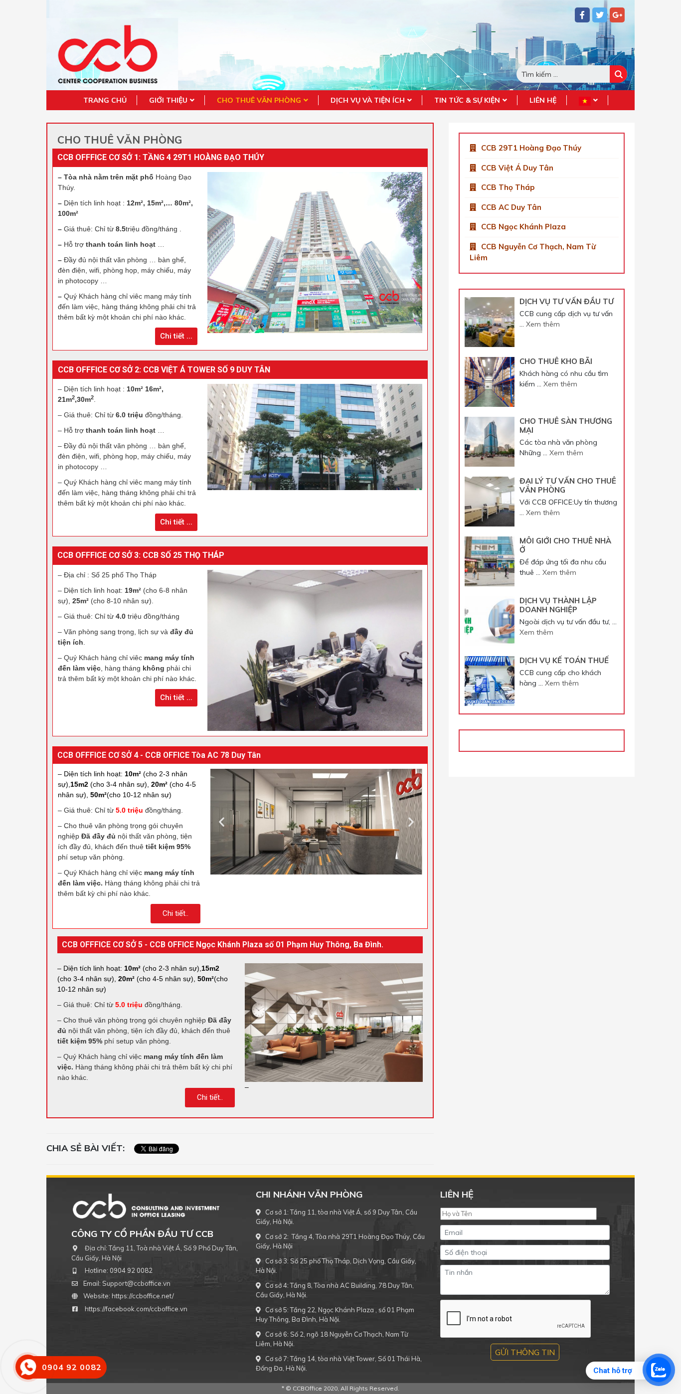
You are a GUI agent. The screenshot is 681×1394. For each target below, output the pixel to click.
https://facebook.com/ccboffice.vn (136, 1309)
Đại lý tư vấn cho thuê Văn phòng (567, 485)
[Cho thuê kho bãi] (489, 382)
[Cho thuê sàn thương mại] (489, 442)
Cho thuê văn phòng (259, 100)
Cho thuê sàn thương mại (565, 425)
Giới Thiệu (168, 100)
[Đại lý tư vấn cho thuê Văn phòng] (489, 501)
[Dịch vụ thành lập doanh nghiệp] (489, 621)
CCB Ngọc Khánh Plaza (523, 226)
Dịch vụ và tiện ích (368, 100)
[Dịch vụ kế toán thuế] (489, 681)
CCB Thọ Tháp (507, 187)
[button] (176, 336)
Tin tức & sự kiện (467, 100)
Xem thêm (543, 324)
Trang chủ (105, 100)
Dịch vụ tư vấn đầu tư (566, 301)
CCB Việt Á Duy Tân (517, 168)
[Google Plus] (617, 14)
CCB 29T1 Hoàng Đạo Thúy (531, 148)
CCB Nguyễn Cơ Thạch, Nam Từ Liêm (533, 252)
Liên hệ (542, 100)
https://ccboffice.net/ (143, 1296)
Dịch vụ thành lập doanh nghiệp (558, 605)
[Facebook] (582, 14)
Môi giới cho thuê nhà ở (565, 545)
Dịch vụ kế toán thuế (564, 660)
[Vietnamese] (588, 100)
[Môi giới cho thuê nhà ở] (489, 561)
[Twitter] (599, 14)
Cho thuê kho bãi (555, 361)
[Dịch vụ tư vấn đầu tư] (489, 322)
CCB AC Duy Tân (511, 207)
